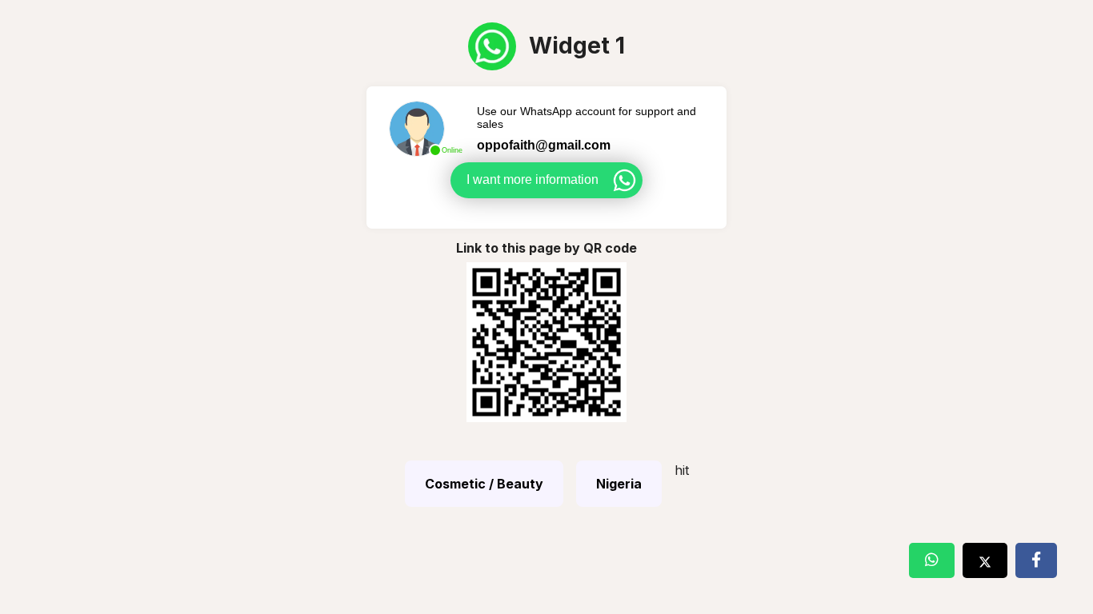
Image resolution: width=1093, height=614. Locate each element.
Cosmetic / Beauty (484, 484)
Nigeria (619, 484)
